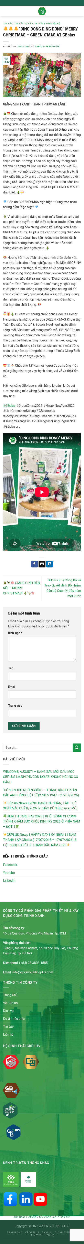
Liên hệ (8, 1034)
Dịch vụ (8, 1011)
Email (11, 687)
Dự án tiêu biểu (14, 1019)
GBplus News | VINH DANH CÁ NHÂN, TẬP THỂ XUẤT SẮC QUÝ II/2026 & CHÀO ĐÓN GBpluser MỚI (40, 805)
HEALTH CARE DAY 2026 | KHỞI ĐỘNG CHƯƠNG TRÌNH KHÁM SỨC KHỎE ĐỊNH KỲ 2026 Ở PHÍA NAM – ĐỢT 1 (41, 821)
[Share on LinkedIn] (49, 564)
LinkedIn (9, 880)
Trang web (15, 705)
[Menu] (5, 11)
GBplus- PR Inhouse (47, 46)
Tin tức (8, 23)
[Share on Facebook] (34, 564)
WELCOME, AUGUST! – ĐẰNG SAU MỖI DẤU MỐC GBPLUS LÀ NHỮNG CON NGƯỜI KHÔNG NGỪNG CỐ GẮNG (40, 777)
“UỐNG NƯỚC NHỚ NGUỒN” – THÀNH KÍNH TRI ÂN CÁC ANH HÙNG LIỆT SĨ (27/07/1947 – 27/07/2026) (41, 792)
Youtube (9, 873)
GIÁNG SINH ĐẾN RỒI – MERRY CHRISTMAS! (21, 588)
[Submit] (77, 747)
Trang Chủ (10, 995)
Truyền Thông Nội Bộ (47, 23)
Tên (10, 668)
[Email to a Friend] (42, 564)
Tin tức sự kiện (23, 23)
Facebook (10, 865)
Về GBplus (10, 1003)
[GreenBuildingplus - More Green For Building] (42, 11)
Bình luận (15, 633)
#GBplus (9, 406)
